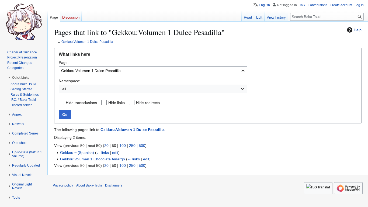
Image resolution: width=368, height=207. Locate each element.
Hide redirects (148, 103)
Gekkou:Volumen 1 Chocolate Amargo (92, 159)
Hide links (116, 103)
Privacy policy (63, 185)
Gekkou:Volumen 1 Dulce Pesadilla (87, 41)
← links (102, 152)
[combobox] (153, 70)
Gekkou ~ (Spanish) (77, 152)
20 (106, 145)
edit (115, 152)
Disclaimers (113, 185)
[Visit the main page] (23, 21)
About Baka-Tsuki (89, 185)
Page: (64, 62)
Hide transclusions (81, 103)
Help (358, 30)
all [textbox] (64, 89)
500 (142, 145)
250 (132, 145)
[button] (20, 78)
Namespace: (69, 81)
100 (122, 145)
